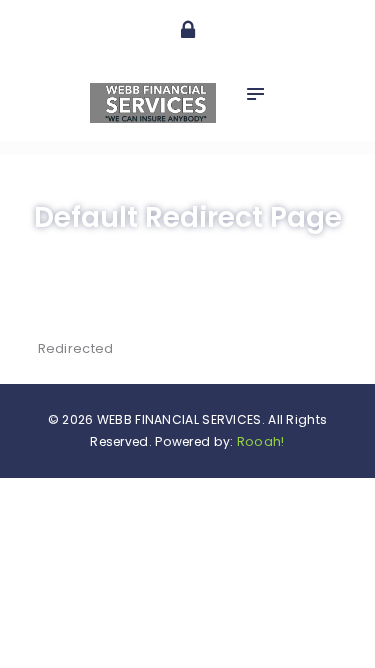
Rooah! (261, 441)
